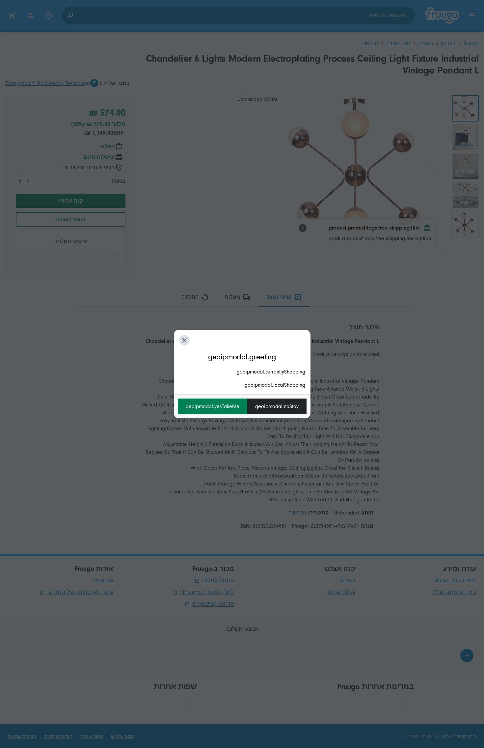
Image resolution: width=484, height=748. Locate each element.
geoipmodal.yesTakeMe (212, 406)
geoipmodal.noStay (277, 406)
